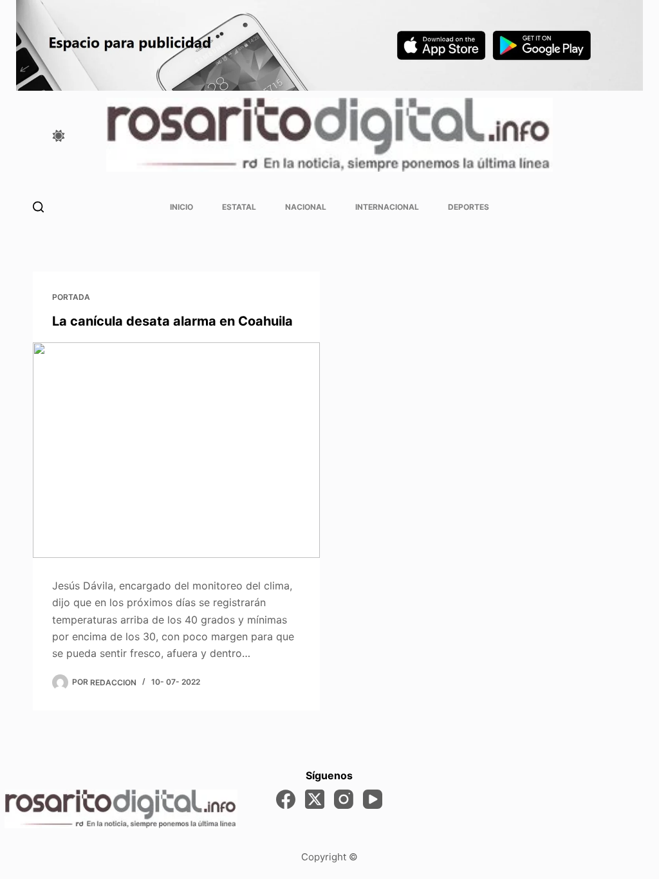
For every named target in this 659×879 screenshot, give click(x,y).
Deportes (468, 207)
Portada (71, 297)
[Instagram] (343, 799)
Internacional (387, 207)
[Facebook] (285, 799)
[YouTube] (372, 799)
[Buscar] (38, 206)
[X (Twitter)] (314, 799)
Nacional (305, 207)
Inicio (181, 207)
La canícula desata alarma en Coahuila (172, 321)
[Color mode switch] (58, 135)
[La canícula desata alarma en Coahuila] (176, 449)
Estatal (239, 207)
